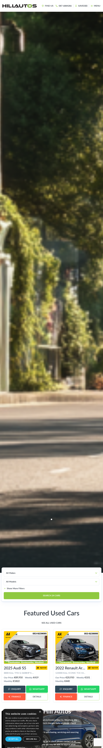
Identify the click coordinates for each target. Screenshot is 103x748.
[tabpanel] (51, 292)
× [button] (40, 712)
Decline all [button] (31, 739)
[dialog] (23, 727)
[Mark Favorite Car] (44, 661)
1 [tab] (51, 519)
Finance (16, 697)
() (82, 6)
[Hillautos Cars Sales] (19, 6)
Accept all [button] (13, 739)
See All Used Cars (51, 623)
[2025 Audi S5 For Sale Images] (26, 647)
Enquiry (16, 689)
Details (37, 697)
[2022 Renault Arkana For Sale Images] (77, 647)
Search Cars (51, 596)
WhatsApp (39, 689)
